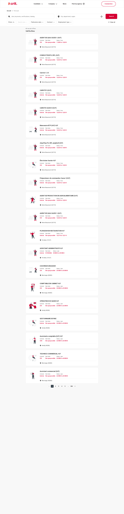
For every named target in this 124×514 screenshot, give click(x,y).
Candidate (37, 4)
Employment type (63, 22)
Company (52, 4)
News (64, 4)
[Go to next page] (75, 386)
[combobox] (79, 17)
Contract (50, 22)
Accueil (9, 10)
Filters (10, 22)
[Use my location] (101, 16)
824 (72, 386)
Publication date (36, 22)
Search (111, 16)
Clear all (112, 22)
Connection (108, 4)
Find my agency (77, 4)
